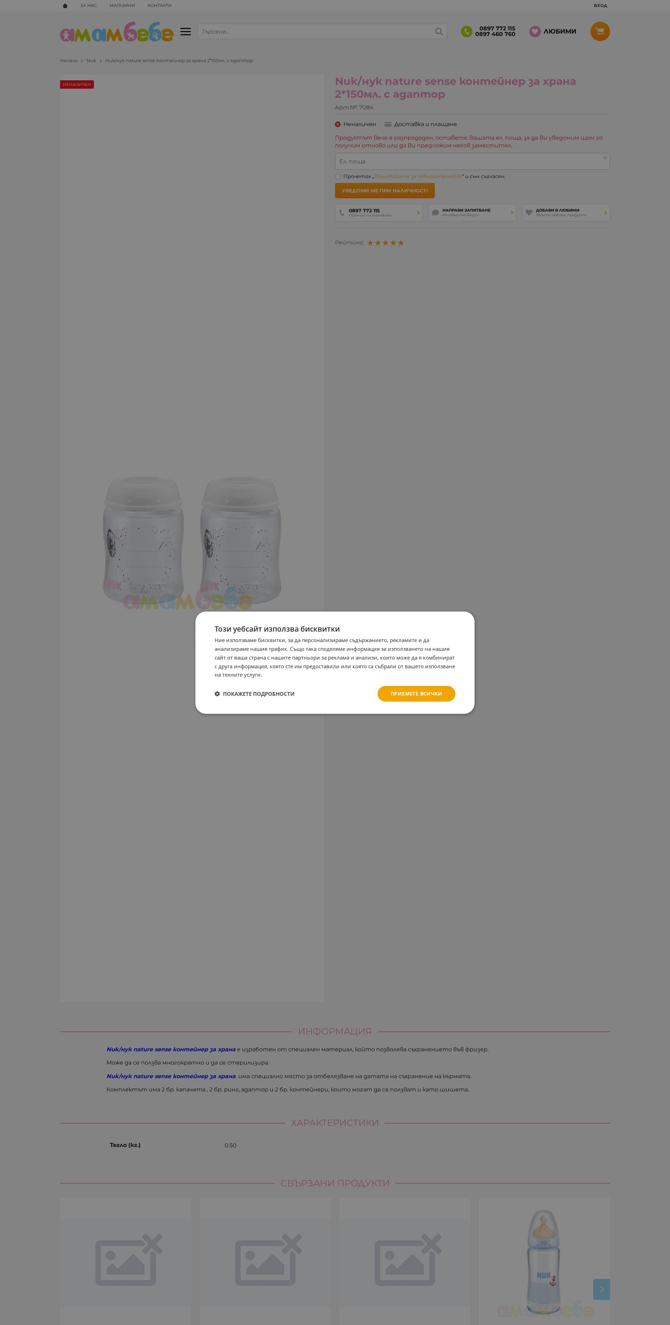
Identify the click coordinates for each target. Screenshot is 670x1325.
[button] (255, 694)
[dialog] (335, 662)
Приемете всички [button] (416, 693)
